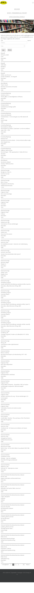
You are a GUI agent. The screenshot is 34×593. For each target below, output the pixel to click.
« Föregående (5, 564)
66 (23, 564)
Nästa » (28, 564)
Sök (2, 40)
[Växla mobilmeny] (33, 2)
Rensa (9, 50)
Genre (29, 40)
